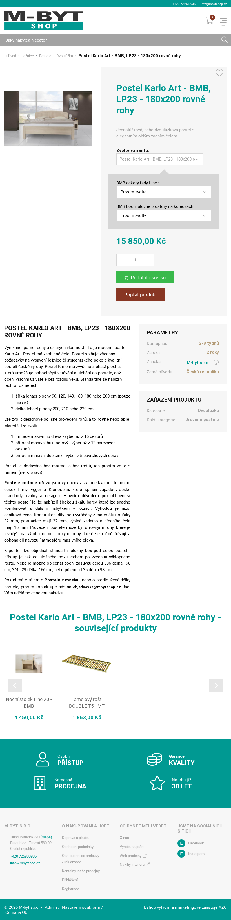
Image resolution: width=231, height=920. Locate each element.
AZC (223, 907)
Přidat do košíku (148, 277)
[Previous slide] (15, 685)
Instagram (196, 853)
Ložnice (27, 56)
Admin (51, 907)
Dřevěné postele (202, 419)
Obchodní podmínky (78, 846)
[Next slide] (216, 685)
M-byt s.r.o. (198, 362)
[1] (224, 40)
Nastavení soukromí (81, 907)
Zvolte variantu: (132, 150)
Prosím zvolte (133, 192)
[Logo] (43, 20)
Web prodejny (130, 855)
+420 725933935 (184, 4)
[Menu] (223, 20)
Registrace (70, 888)
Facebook (196, 842)
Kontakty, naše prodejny (81, 870)
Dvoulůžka (64, 56)
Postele (45, 56)
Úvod (12, 56)
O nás (124, 837)
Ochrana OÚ (16, 912)
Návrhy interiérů (132, 864)
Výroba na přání (132, 846)
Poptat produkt (140, 294)
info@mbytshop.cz (214, 4)
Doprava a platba (75, 837)
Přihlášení (70, 879)
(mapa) (46, 837)
